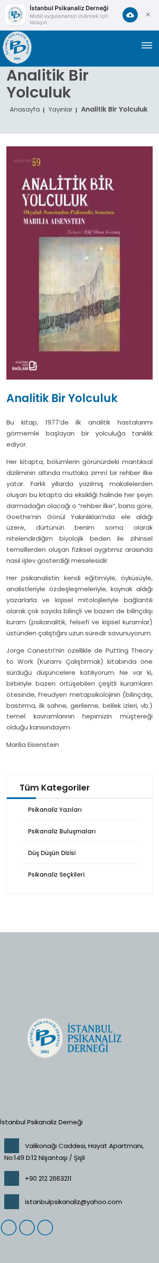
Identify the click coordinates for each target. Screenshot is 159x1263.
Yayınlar (60, 109)
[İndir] (130, 14)
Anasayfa (25, 109)
